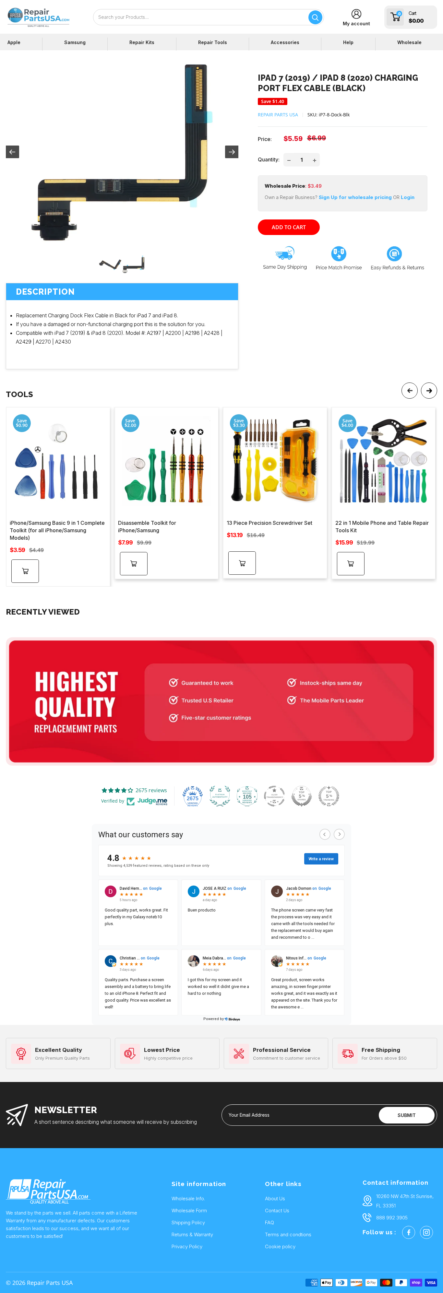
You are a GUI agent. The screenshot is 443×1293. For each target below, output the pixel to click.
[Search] (315, 17)
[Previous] (409, 390)
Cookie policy (280, 1246)
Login (407, 197)
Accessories (285, 42)
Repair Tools (212, 42)
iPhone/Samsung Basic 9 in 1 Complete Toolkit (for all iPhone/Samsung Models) (57, 530)
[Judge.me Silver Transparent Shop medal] (274, 796)
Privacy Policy (187, 1246)
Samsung (75, 42)
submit (407, 1115)
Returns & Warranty (192, 1234)
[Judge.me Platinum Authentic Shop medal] (220, 796)
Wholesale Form (189, 1210)
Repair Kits (141, 42)
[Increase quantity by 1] (314, 160)
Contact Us (277, 1210)
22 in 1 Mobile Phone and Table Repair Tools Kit (382, 527)
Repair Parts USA (278, 115)
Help (348, 42)
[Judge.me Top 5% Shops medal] (301, 796)
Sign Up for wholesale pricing (354, 197)
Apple (13, 42)
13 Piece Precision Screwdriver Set (269, 523)
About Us (275, 1198)
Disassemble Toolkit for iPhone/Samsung (147, 527)
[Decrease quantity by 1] (288, 160)
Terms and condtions (288, 1234)
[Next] (429, 390)
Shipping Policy (188, 1222)
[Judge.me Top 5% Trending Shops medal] (328, 796)
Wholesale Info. (188, 1198)
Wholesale (409, 42)
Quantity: (269, 159)
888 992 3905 (392, 1218)
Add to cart (289, 227)
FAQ (269, 1222)
